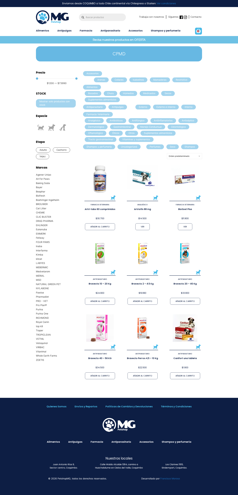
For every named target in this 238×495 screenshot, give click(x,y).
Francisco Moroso (170, 478)
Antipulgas (64, 30)
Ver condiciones (166, 3)
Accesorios (136, 30)
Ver (142, 226)
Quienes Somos (56, 406)
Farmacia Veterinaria (100, 204)
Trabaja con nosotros (151, 16)
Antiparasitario (110, 30)
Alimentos (42, 30)
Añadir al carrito (100, 226)
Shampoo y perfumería (165, 30)
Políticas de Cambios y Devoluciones (129, 406)
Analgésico (142, 204)
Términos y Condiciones (176, 406)
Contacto (196, 16)
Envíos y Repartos (86, 406)
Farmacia (86, 30)
